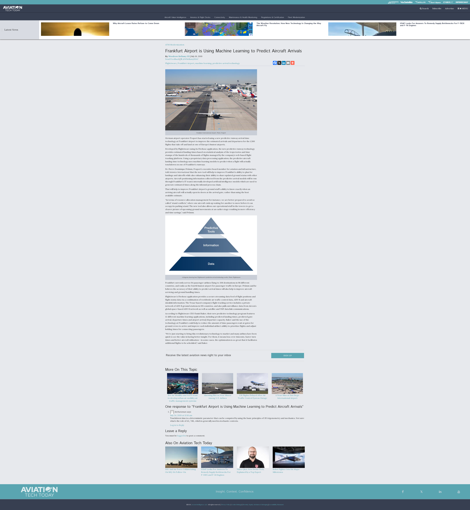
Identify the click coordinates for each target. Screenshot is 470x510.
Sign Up (287, 355)
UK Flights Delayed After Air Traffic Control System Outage (252, 396)
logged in (181, 435)
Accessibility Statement (276, 504)
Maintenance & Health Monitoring (243, 17)
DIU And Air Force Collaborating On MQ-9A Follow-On (180, 470)
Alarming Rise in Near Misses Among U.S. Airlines (217, 396)
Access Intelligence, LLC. (200, 504)
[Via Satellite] (406, 2)
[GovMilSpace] (434, 2)
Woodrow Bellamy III (179, 56)
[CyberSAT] (448, 2)
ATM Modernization (174, 44)
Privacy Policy (225, 504)
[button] (463, 8)
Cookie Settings (236, 504)
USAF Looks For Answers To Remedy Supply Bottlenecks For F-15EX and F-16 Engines (432, 24)
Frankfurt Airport (186, 63)
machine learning (203, 63)
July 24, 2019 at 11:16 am (181, 415)
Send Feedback (172, 59)
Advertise (449, 8)
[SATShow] (420, 2)
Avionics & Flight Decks (200, 17)
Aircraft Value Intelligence (175, 17)
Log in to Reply (177, 425)
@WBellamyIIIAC (190, 59)
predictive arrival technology (226, 63)
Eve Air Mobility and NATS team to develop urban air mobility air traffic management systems (183, 398)
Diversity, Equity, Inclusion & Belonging (255, 504)
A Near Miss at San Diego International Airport (287, 396)
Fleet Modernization (296, 17)
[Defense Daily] (462, 2)
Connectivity (219, 17)
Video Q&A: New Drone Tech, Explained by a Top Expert (250, 470)
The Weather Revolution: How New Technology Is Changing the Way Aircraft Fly (288, 24)
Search (425, 8)
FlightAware (171, 63)
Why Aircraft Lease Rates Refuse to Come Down (136, 23)
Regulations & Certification (272, 17)
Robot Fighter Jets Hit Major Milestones (286, 470)
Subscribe (436, 8)
